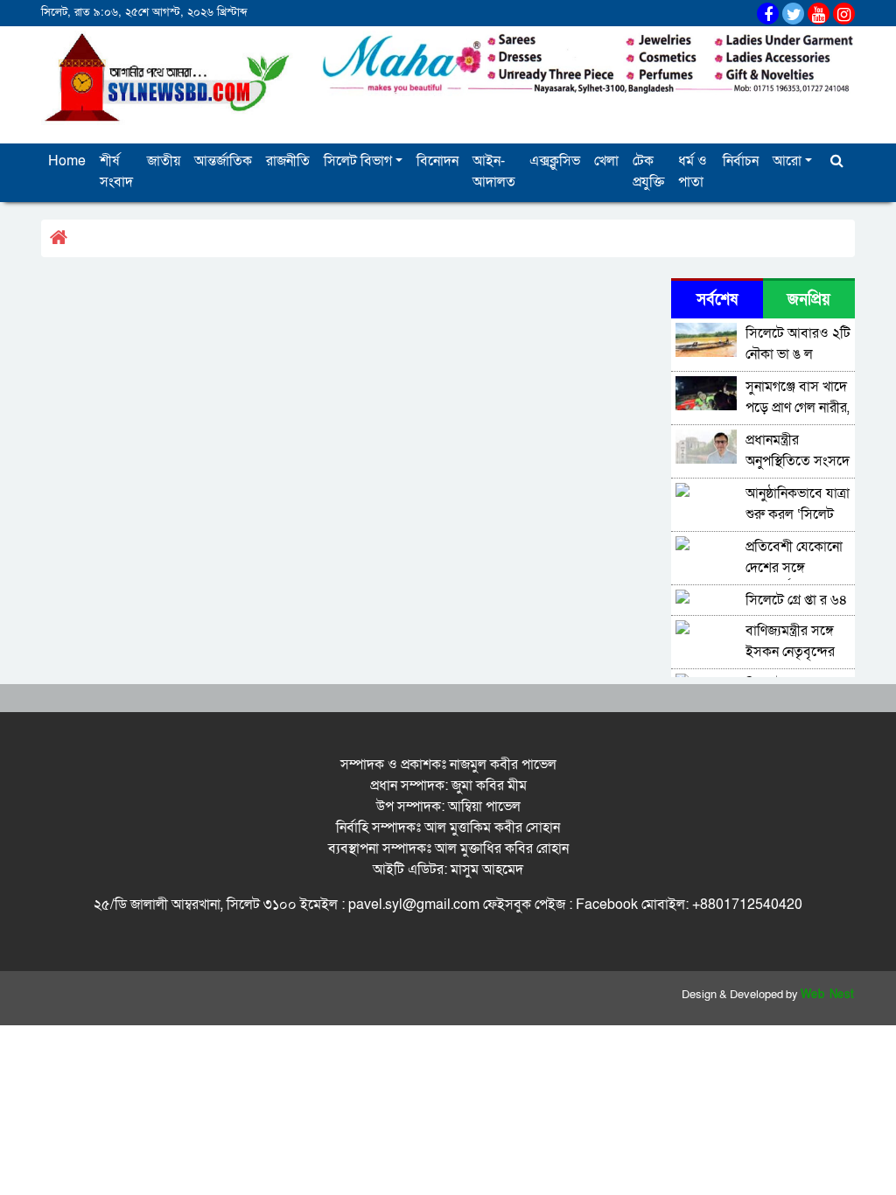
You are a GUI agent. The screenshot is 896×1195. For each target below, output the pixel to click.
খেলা (606, 161)
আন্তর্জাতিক (223, 161)
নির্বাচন (741, 161)
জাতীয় (163, 161)
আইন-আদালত (493, 171)
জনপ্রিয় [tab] (809, 300)
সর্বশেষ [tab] (717, 300)
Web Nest (828, 995)
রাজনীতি (288, 161)
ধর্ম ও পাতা (692, 171)
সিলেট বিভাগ (358, 161)
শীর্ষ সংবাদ (116, 171)
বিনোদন (437, 161)
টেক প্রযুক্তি (648, 171)
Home (67, 161)
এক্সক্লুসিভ (554, 161)
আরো (787, 161)
